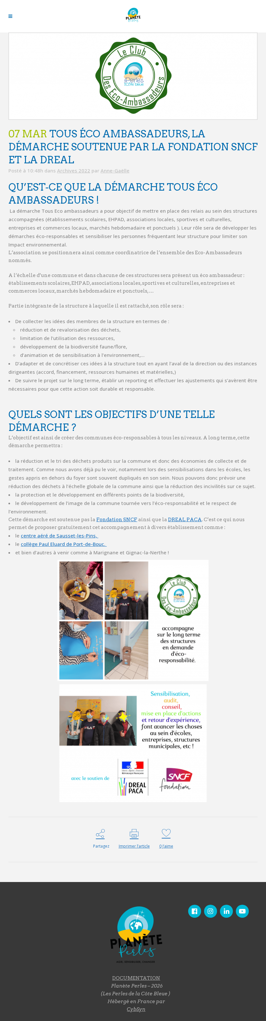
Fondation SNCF (116, 520)
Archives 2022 (73, 170)
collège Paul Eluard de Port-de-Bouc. (64, 544)
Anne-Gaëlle (115, 170)
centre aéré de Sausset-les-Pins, (59, 535)
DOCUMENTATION (136, 978)
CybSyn (136, 1009)
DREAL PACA (185, 520)
